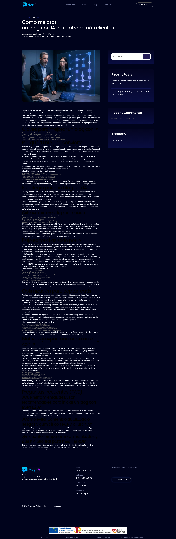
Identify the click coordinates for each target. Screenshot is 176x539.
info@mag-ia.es (83, 470)
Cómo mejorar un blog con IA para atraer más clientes (130, 82)
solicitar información (38, 385)
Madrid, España (83, 493)
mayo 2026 (116, 140)
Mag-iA (66, 229)
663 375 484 (82, 485)
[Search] (146, 56)
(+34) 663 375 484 (85, 478)
